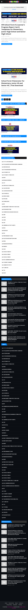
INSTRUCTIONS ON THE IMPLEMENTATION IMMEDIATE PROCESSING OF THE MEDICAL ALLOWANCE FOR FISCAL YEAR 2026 (17, 289)
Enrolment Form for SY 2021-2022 (11, 206)
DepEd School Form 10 (8, 387)
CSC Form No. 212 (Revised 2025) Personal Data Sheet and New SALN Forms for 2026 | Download (17, 308)
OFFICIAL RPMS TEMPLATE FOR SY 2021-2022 (12, 446)
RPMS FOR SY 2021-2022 (8, 462)
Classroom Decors (8, 190)
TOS (4, 270)
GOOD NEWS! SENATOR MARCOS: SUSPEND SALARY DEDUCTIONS (17, 539)
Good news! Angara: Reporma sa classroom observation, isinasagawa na (17, 314)
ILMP (4, 214)
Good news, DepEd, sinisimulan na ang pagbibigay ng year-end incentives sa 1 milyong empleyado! (16, 338)
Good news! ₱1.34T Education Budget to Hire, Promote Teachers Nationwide (17, 320)
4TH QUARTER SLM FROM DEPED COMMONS (12, 164)
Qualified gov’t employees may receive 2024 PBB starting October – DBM (16, 525)
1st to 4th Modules (8, 161)
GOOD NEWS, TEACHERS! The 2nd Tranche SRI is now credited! (17, 331)
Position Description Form (10, 238)
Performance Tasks (8, 235)
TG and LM (5, 267)
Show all (14, 9)
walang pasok (6, 515)
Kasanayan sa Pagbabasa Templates (12, 414)
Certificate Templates (8, 185)
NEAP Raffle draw (7, 440)
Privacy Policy (9, 604)
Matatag (5, 425)
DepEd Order (6, 196)
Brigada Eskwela (7, 180)
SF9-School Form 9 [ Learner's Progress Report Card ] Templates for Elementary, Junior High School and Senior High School (13, 29)
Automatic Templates (8, 175)
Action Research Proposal (9, 169)
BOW (4, 177)
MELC (4, 227)
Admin (3, 36)
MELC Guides (6, 430)
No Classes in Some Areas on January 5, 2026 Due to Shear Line (16, 326)
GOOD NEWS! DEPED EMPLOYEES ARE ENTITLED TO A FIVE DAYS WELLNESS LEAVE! (17, 557)
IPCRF (4, 217)
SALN (4, 249)
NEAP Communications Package (10, 438)
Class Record (6, 188)
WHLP (4, 273)
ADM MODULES (6, 167)
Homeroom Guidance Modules (10, 212)
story (4, 491)
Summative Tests (7, 265)
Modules (5, 230)
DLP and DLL (6, 193)
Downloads (6, 201)
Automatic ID (6, 172)
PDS (4, 233)
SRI (4, 488)
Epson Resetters (7, 209)
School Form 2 (6, 254)
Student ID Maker (7, 262)
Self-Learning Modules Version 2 (11, 485)
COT (4, 182)
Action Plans (6, 353)
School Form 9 (6, 257)
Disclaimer (15, 604)
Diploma (5, 198)
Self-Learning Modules (9, 259)
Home (6, 603)
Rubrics (5, 246)
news (4, 443)
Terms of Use (11, 603)
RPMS (4, 241)
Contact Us (21, 603)
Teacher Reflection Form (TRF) (10, 499)
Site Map (20, 604)
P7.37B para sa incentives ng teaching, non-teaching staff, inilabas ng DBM (16, 295)
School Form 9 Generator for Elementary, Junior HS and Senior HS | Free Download (12, 83)
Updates (5, 512)
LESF (4, 222)
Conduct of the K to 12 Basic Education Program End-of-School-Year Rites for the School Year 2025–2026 (16, 551)
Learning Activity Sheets (9, 225)
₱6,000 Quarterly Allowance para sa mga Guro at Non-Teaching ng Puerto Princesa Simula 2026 (17, 302)
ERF (4, 204)
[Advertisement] (14, 56)
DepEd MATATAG (7, 382)
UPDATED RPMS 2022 (7, 509)
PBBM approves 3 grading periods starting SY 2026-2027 (15, 545)
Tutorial (5, 507)
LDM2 (4, 220)
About (16, 603)
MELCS (4, 432)
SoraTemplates (10, 606)
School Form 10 (7, 251)
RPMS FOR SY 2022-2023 (8, 464)
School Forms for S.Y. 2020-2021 (10, 480)
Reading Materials (7, 243)
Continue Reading (6, 44)
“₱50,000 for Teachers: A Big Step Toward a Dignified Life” (17, 283)
